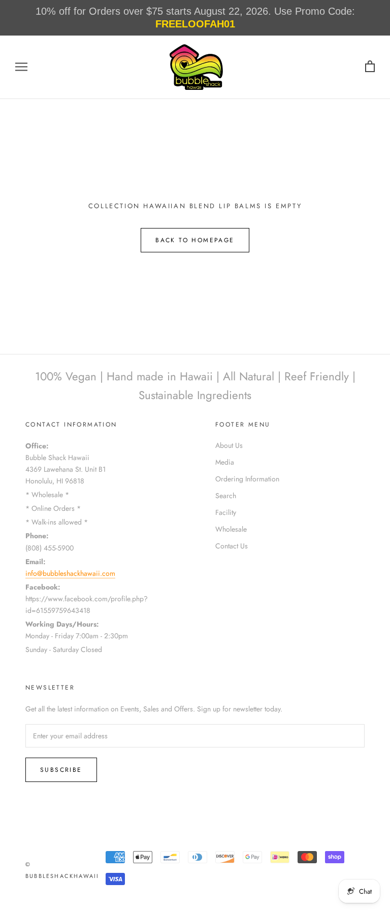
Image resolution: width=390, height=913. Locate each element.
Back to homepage (194, 240)
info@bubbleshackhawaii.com (70, 573)
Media (224, 462)
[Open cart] (370, 67)
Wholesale (231, 529)
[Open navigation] (21, 66)
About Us (229, 445)
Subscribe (61, 769)
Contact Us (231, 546)
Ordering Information (247, 479)
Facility (225, 512)
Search (225, 496)
